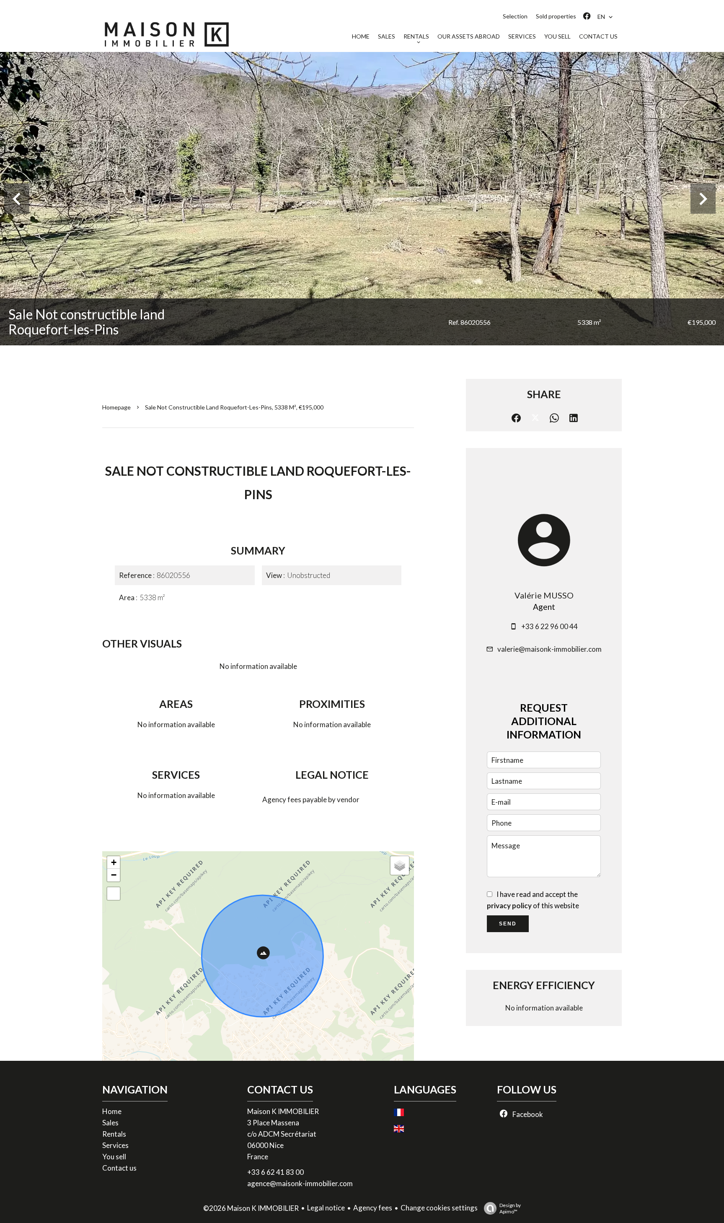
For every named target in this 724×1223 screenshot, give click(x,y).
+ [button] (113, 862)
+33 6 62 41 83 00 (275, 1172)
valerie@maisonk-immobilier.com (549, 649)
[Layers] (399, 865)
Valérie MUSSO (544, 595)
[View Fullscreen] (113, 893)
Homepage (116, 407)
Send (508, 924)
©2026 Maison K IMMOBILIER (251, 1208)
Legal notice (326, 1207)
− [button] (113, 875)
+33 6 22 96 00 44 (549, 626)
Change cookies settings (439, 1207)
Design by (510, 1208)
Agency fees (372, 1207)
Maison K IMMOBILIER (283, 1111)
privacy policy (509, 905)
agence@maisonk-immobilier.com (300, 1183)
